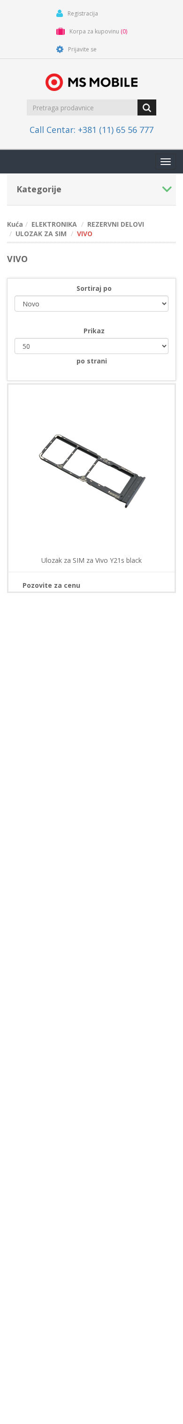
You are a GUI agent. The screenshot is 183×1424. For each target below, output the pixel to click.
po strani (91, 360)
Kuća (15, 224)
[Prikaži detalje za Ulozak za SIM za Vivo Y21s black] (91, 468)
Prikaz (94, 330)
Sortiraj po (94, 288)
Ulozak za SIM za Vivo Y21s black (91, 560)
